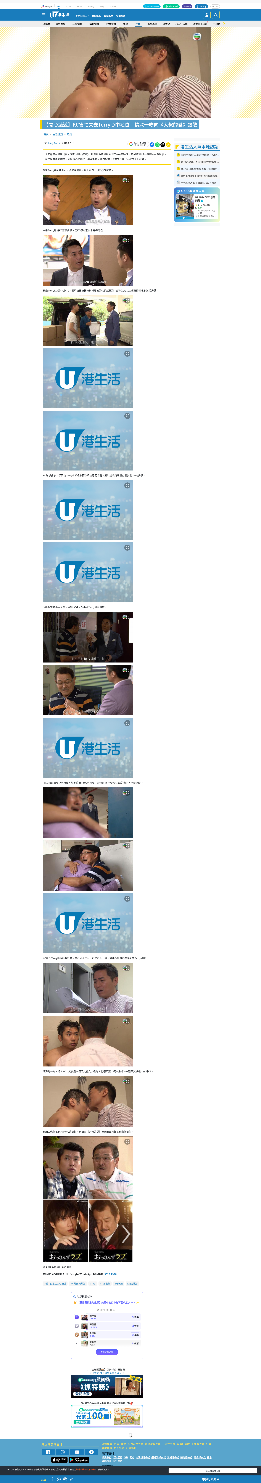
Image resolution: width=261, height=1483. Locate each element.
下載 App (202, 6)
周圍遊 (166, 24)
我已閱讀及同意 (212, 1470)
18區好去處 (181, 24)
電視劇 (119, 1283)
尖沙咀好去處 (135, 1444)
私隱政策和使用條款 (85, 1469)
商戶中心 (187, 6)
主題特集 (218, 24)
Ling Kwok (54, 143)
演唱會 (46, 24)
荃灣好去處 (183, 1444)
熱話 (69, 134)
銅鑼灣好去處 (152, 1444)
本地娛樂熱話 (78, 1283)
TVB (93, 1283)
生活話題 (58, 134)
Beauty (91, 6)
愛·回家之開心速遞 (56, 1283)
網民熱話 (106, 1457)
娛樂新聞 (108, 16)
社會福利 (131, 1448)
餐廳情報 (107, 1448)
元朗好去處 (168, 1444)
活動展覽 (107, 1444)
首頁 (46, 134)
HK (58, 6)
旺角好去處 (198, 1444)
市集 (116, 1444)
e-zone (113, 6)
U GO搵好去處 (153, 6)
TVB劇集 (105, 1283)
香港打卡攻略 (200, 24)
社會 (208, 1444)
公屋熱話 (96, 16)
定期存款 (120, 16)
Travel (68, 6)
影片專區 (152, 24)
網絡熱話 (132, 1283)
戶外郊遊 (119, 1448)
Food (79, 6)
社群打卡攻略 (172, 6)
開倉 (123, 1444)
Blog (102, 6)
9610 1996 (110, 1274)
